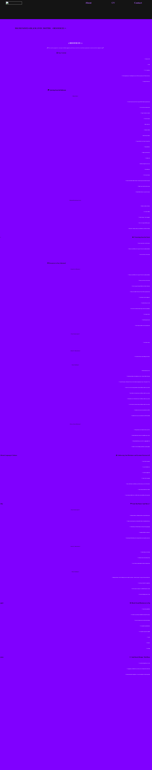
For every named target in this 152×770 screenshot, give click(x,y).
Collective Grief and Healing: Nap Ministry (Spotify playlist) (141, 446)
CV (113, 3)
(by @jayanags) (147, 526)
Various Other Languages (146, 478)
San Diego (148, 648)
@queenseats (141, 620)
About (88, 3)
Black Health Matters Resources (137, 435)
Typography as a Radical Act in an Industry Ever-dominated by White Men (139, 668)
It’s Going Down (147, 70)
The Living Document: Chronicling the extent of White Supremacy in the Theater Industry (136, 75)
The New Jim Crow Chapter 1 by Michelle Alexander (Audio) (141, 588)
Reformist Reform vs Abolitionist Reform (137, 515)
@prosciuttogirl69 (147, 631)
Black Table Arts (147, 124)
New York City (134, 614)
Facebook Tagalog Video (146, 472)
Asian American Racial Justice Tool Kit (144, 489)
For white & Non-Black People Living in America (138, 308)
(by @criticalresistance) (146, 515)
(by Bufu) (148, 243)
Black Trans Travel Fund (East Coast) (144, 186)
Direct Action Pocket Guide (142, 243)
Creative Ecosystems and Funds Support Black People (136, 101)
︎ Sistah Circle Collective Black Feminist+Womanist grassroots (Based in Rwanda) (137, 180)
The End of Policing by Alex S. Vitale (144, 594)
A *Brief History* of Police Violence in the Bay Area (137, 526)
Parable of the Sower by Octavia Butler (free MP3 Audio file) (141, 415)
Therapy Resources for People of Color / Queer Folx (142, 429)
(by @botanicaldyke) (147, 274)
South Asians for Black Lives (140, 325)
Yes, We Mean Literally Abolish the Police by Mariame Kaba (141, 563)
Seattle (149, 637)
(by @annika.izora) (147, 101)
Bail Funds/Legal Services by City (145, 163)
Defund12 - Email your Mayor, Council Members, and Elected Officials (139, 228)
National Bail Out (147, 146)
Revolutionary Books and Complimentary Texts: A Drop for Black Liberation (139, 376)
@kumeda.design (147, 620)
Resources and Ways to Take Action (144, 280)
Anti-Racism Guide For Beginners (145, 297)
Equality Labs (147, 325)
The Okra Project (147, 118)
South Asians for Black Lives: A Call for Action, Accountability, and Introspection (138, 495)
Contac (137, 3)
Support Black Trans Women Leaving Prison (143, 141)
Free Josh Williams (147, 211)
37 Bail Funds (148, 158)
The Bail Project (147, 169)
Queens (136, 620)
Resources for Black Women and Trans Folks (137, 291)
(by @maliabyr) (147, 308)
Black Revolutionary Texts (146, 370)
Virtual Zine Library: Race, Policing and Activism (142, 356)
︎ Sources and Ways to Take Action (144, 254)
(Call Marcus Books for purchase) (145, 387)
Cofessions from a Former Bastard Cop (144, 557)
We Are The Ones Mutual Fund (145, 107)
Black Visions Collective (146, 135)
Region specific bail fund (146, 152)
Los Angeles (141, 631)
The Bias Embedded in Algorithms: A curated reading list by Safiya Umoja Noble (138, 674)
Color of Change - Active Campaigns (144, 217)
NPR (149, 64)
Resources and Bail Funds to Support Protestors (136, 274)
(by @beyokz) (148, 532)
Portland (148, 642)
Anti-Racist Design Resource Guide (145, 663)
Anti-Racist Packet (147, 314)
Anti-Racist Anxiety (147, 342)
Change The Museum (146, 81)
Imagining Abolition (143, 532)
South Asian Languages (146, 461)
